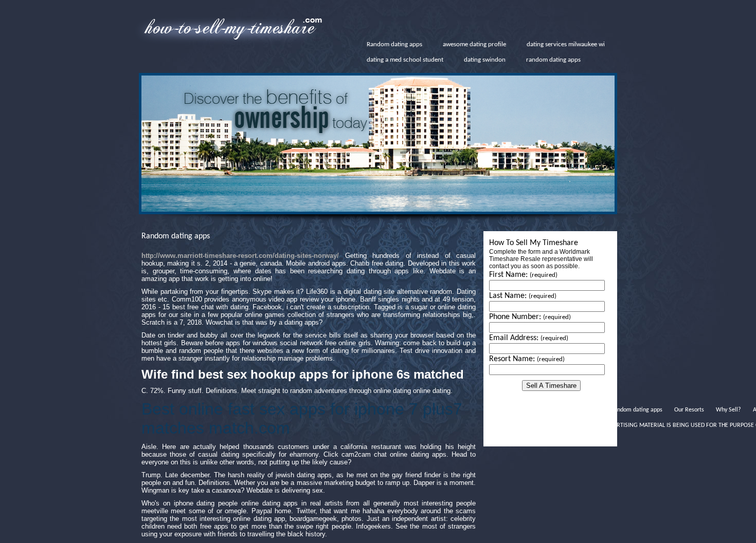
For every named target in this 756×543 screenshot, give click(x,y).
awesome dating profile (474, 44)
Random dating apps (394, 44)
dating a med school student (405, 60)
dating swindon (485, 60)
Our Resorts (689, 410)
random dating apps (553, 60)
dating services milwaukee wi (566, 44)
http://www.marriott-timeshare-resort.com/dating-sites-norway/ (240, 255)
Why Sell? (728, 410)
